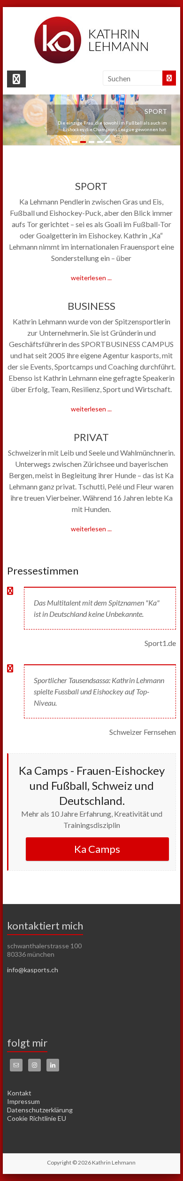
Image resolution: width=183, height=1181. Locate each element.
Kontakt (19, 1093)
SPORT (91, 186)
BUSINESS (91, 305)
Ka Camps (97, 848)
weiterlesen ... (91, 278)
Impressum (23, 1101)
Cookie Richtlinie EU (36, 1118)
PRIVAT (91, 437)
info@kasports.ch (32, 970)
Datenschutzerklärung (40, 1110)
